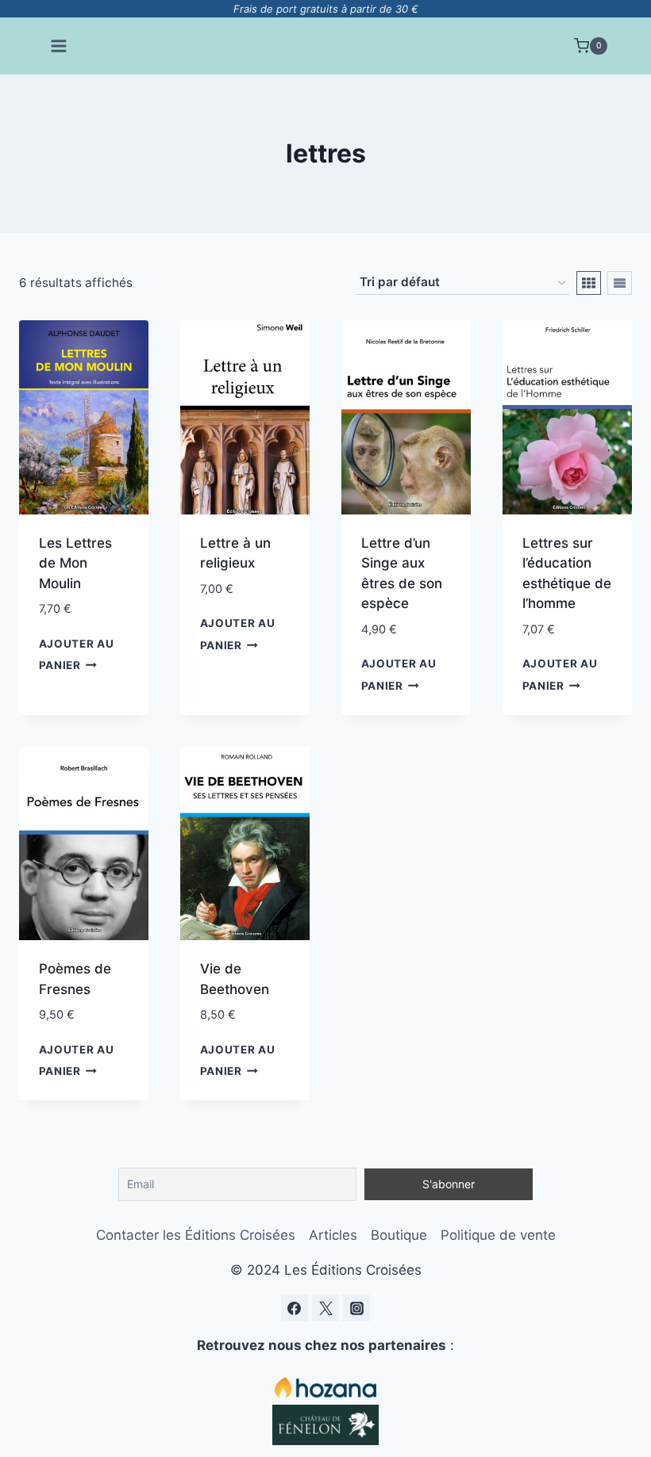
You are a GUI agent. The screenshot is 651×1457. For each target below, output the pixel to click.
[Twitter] (325, 1307)
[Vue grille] (588, 283)
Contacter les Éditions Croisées (195, 1235)
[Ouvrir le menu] (59, 46)
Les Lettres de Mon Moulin (75, 563)
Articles (333, 1235)
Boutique (399, 1235)
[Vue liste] (619, 283)
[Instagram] (356, 1307)
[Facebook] (294, 1307)
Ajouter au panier (76, 654)
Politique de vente (498, 1235)
